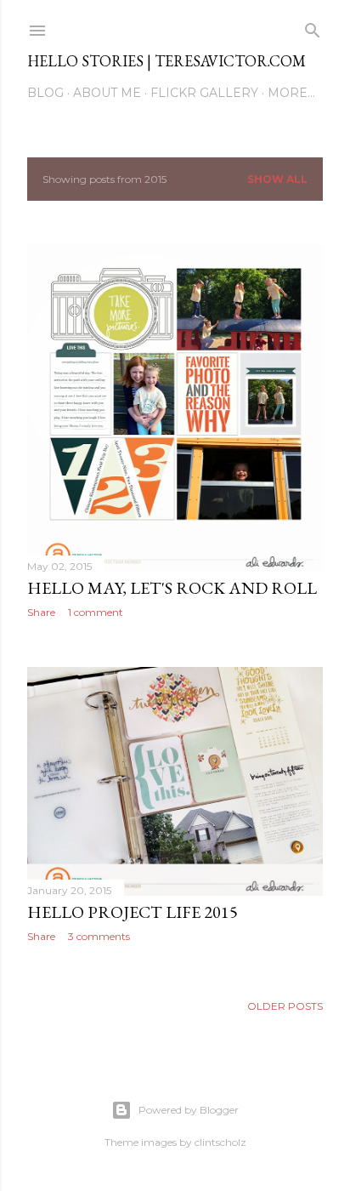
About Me (107, 92)
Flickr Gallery (204, 92)
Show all (277, 179)
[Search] (312, 26)
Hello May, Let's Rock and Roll (172, 588)
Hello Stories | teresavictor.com (166, 61)
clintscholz (220, 1142)
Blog (45, 92)
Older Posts (285, 1006)
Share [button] (41, 612)
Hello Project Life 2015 (132, 912)
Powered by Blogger (188, 1109)
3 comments (99, 936)
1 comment (95, 612)
